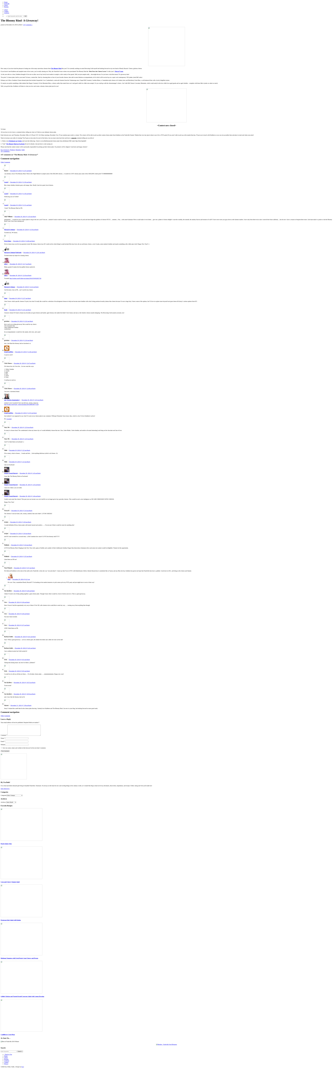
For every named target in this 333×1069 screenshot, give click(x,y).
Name (3, 738)
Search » (20, 1051)
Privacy (6, 1064)
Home (6, 2)
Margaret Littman (9, 229)
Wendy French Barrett (11, 473)
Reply (30, 170)
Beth (9, 579)
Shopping (18, 150)
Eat (2, 150)
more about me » (5, 788)
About (6, 10)
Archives (6, 13)
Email (3, 741)
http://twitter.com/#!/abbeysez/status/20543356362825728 (25, 278)
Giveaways (6, 150)
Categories (4, 795)
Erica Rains (7, 241)
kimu (5, 298)
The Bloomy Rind (56, 68)
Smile (23, 150)
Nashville (6, 3)
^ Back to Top (8, 1054)
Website (3, 744)
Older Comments (5, 162)
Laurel (6, 182)
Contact (6, 11)
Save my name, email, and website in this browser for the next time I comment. (24, 748)
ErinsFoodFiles (8, 352)
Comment (4, 735)
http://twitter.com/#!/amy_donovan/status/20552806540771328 (21, 404)
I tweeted (8, 419)
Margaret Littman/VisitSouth (12, 252)
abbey (6, 264)
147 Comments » (28, 25)
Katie (5, 310)
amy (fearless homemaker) (12, 400)
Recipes (6, 7)
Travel (6, 5)
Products (12, 150)
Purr (22, 1067)
